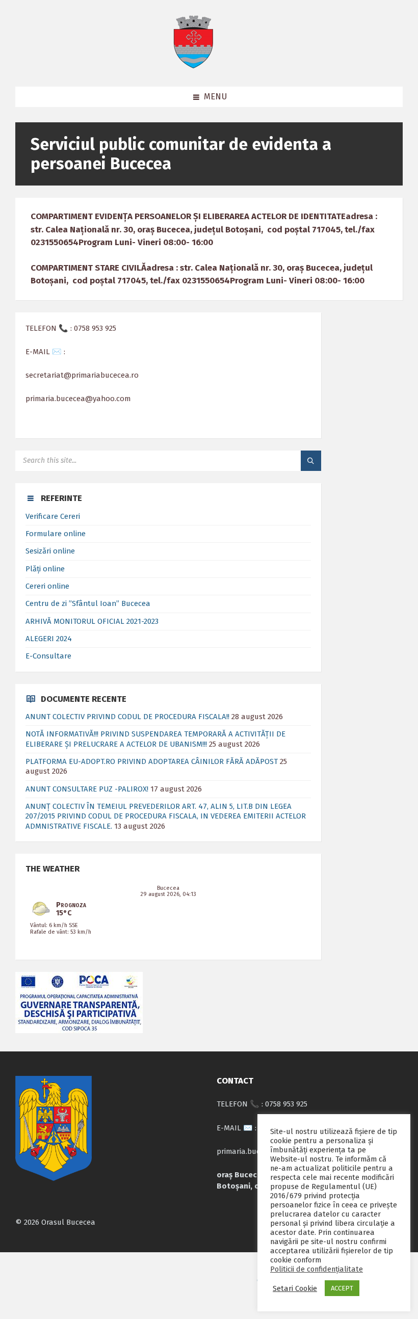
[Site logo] (193, 66)
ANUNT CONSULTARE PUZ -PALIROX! (86, 789)
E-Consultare (48, 656)
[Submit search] (311, 461)
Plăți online (45, 568)
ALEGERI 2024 (48, 638)
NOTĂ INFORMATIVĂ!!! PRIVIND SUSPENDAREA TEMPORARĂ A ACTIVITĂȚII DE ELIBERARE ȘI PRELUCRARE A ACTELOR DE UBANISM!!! (155, 738)
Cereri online (47, 586)
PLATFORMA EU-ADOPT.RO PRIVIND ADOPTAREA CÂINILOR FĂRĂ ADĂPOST (151, 761)
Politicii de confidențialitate (316, 1269)
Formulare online (55, 533)
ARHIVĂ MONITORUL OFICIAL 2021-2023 (92, 621)
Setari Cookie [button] (295, 1288)
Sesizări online (50, 551)
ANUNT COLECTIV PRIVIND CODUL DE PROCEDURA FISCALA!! (127, 716)
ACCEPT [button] (342, 1288)
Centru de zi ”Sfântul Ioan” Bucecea (87, 603)
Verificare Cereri (52, 516)
